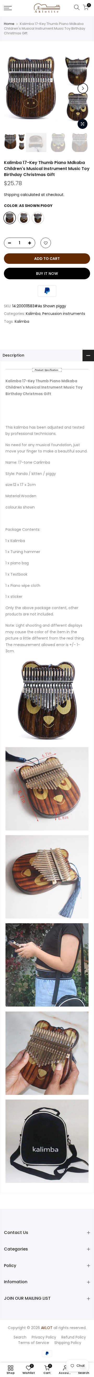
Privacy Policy (44, 1337)
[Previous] (11, 88)
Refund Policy (73, 1337)
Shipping (11, 194)
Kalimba (33, 313)
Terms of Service (33, 1342)
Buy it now (47, 273)
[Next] (83, 88)
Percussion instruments (63, 313)
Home (9, 23)
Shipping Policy (67, 1342)
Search (20, 1337)
